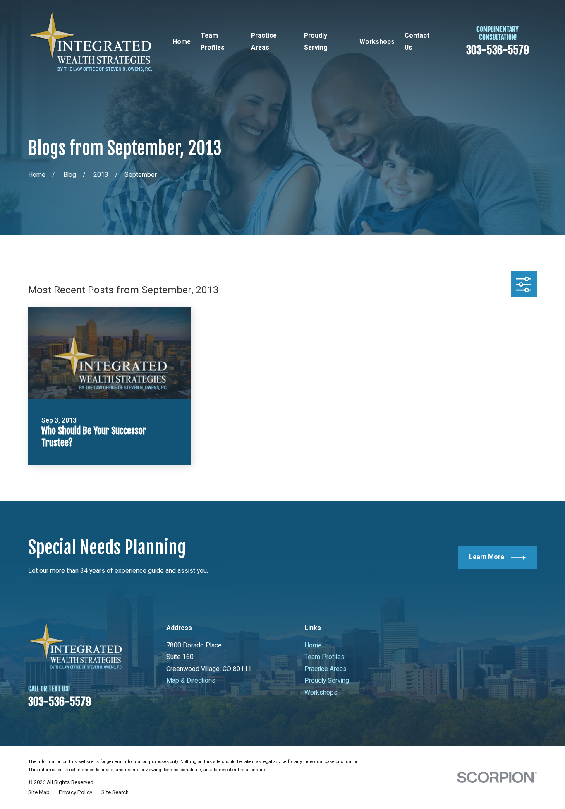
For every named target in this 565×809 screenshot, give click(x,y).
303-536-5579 (497, 50)
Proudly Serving (326, 680)
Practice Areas (325, 669)
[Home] (90, 42)
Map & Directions (190, 680)
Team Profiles (324, 657)
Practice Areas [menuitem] (264, 41)
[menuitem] (39, 792)
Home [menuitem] (181, 42)
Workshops (321, 692)
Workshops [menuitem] (377, 42)
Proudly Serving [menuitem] (316, 41)
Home (313, 645)
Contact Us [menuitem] (417, 41)
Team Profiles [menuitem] (213, 41)
